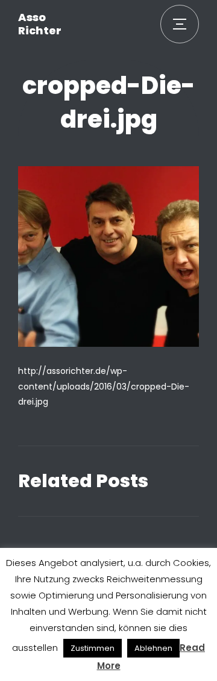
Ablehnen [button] (153, 648)
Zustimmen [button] (93, 648)
